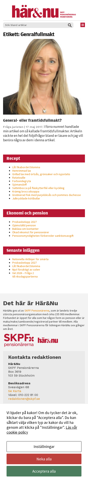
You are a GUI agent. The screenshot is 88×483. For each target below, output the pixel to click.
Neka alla (44, 458)
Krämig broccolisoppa (25, 191)
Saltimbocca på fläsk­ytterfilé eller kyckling (38, 188)
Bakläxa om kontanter (25, 229)
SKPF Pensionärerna (37, 310)
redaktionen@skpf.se (24, 399)
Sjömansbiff (19, 184)
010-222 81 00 (28, 395)
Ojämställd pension (24, 225)
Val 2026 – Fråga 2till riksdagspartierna (25, 274)
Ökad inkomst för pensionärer (30, 232)
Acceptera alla (44, 471)
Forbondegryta (21, 181)
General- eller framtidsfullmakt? (32, 120)
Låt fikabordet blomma (26, 167)
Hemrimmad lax (21, 170)
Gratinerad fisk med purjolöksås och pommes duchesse (46, 195)
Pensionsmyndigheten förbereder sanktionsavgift (42, 236)
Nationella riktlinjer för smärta (30, 259)
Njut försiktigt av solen (26, 269)
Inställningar (44, 446)
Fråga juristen (13, 126)
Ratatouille (18, 177)
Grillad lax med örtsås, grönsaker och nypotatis (41, 174)
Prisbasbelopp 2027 (24, 222)
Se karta (14, 391)
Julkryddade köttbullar (26, 198)
